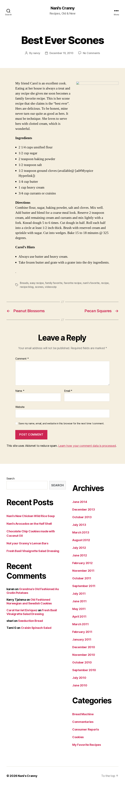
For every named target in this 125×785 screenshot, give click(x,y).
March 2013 (80, 532)
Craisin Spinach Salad (36, 627)
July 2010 (79, 677)
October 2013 (82, 517)
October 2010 (82, 662)
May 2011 (79, 609)
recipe (105, 283)
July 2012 (79, 547)
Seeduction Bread (30, 620)
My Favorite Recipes (86, 744)
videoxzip (51, 286)
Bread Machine (83, 714)
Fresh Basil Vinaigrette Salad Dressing (33, 551)
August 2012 (81, 540)
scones (39, 286)
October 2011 (81, 578)
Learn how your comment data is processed (87, 445)
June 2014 (79, 502)
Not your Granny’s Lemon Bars (27, 543)
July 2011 (79, 593)
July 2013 (79, 524)
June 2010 (79, 685)
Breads (24, 283)
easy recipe (37, 283)
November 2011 (83, 570)
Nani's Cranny (62, 8)
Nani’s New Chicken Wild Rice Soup (31, 516)
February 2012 (82, 563)
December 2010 (83, 647)
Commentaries (82, 722)
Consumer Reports (85, 729)
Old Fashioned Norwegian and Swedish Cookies (29, 601)
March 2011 (80, 624)
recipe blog (27, 286)
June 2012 (79, 555)
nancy (36, 53)
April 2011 (79, 616)
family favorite (53, 283)
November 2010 (83, 654)
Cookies (78, 737)
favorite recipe (73, 283)
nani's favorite (91, 283)
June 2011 (79, 601)
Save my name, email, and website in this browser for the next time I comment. (61, 423)
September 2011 (83, 586)
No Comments (91, 53)
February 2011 (82, 632)
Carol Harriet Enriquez (22, 610)
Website (20, 407)
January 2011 (81, 639)
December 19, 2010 (61, 53)
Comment (22, 358)
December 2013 (83, 509)
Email (68, 390)
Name (19, 390)
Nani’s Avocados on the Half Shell (29, 523)
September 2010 (84, 670)
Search (10, 478)
